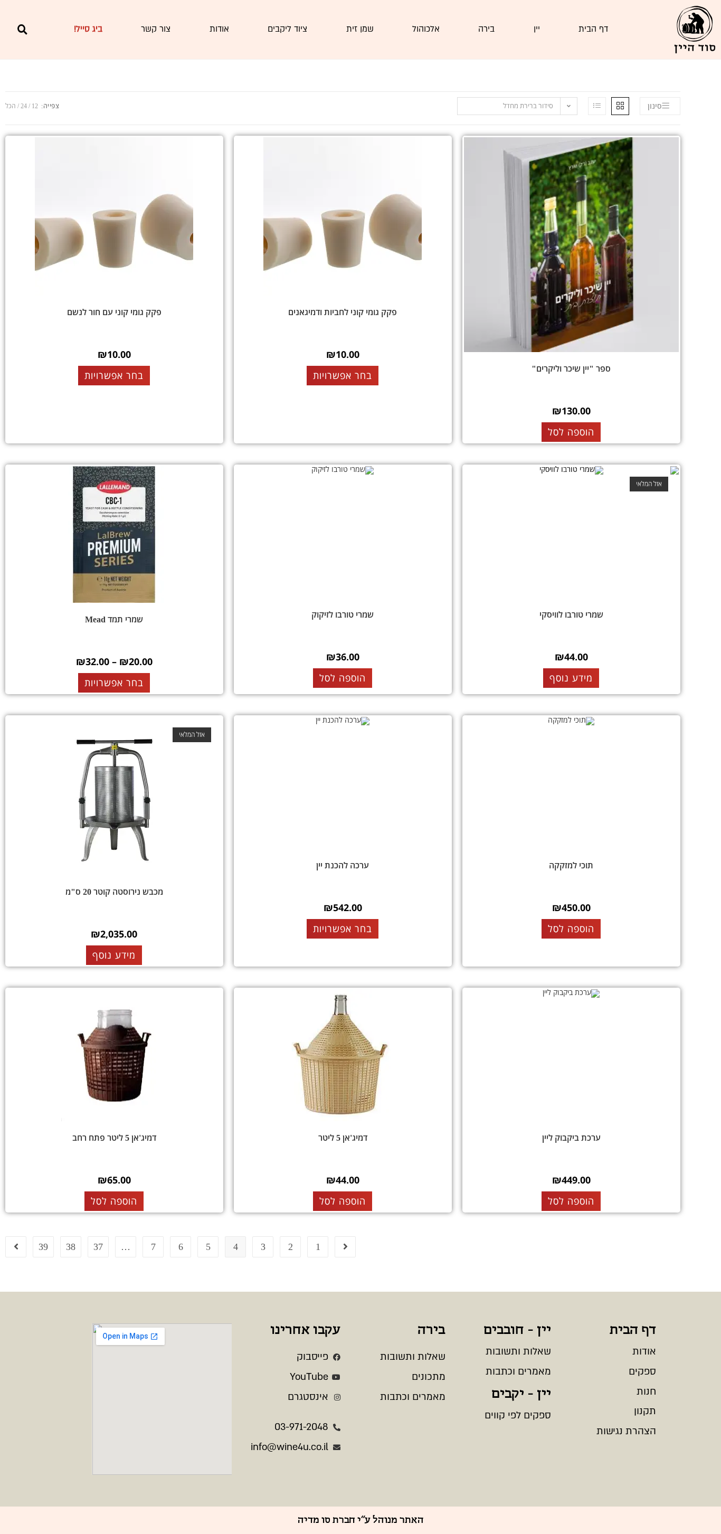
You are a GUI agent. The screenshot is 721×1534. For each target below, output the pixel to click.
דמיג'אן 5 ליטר (342, 1137)
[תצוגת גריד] (620, 106)
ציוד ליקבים (287, 29)
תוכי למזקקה (571, 865)
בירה (486, 29)
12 (35, 106)
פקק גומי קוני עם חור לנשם (114, 312)
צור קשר (155, 29)
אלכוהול (426, 29)
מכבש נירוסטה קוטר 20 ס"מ (114, 891)
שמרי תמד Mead (114, 619)
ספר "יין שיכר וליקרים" (571, 368)
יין (537, 29)
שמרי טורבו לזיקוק (342, 614)
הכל (10, 106)
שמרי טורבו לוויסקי (571, 614)
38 (70, 1247)
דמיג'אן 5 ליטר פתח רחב (114, 1137)
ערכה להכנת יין (342, 865)
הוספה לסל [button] (571, 431)
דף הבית (593, 29)
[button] (22, 29)
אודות (219, 29)
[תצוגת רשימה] (597, 106)
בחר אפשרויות (342, 375)
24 (24, 106)
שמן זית (360, 29)
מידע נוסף (571, 677)
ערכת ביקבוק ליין (571, 1137)
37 (98, 1247)
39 (43, 1247)
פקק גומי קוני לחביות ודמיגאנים (342, 312)
